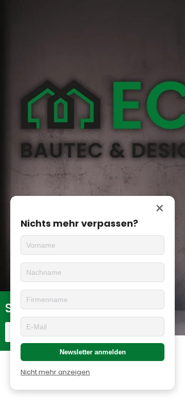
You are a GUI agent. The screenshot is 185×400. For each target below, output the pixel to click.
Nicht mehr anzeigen (55, 372)
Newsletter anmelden (93, 352)
